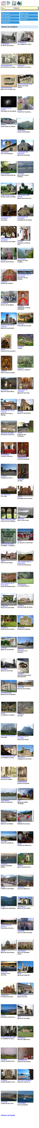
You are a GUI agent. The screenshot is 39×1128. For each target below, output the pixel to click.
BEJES (3, 713)
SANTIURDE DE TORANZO (22, 390)
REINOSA (20, 649)
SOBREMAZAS (22, 457)
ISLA (18, 1017)
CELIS (19, 541)
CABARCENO (21, 584)
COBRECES (4, 995)
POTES (19, 110)
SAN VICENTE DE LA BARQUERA (24, 275)
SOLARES (4, 841)
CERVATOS (21, 757)
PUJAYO (20, 241)
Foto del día (23, 19)
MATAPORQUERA (6, 65)
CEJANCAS (4, 303)
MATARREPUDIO (6, 693)
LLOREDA (20, 605)
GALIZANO (20, 627)
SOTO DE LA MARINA (24, 1080)
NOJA (19, 973)
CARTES (3, 476)
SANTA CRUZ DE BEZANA (6, 925)
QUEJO (3, 1015)
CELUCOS (20, 324)
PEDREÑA (4, 669)
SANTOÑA (20, 173)
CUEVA (3, 951)
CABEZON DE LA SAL (8, 195)
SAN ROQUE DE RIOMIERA (22, 152)
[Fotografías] (8, 3)
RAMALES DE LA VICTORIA (22, 737)
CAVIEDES (4, 627)
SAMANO (4, 648)
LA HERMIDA (5, 44)
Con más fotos (6, 19)
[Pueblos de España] (3, 3)
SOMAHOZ (20, 887)
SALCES (3, 822)
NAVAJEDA (21, 65)
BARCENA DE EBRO (7, 433)
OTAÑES (20, 411)
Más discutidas (6, 16)
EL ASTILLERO (22, 995)
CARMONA (20, 931)
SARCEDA (20, 479)
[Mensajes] (14, 3)
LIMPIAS (3, 371)
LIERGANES (21, 130)
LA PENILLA (4, 390)
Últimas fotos (6, 13)
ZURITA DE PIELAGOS (8, 736)
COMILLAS (4, 606)
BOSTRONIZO (5, 173)
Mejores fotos (24, 13)
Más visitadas (24, 16)
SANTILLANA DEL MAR (24, 84)
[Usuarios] (19, 3)
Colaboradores (6, 22)
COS (18, 800)
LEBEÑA (20, 865)
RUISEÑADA (21, 1038)
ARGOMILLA (21, 906)
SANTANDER (5, 455)
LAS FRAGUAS (5, 494)
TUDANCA (4, 282)
